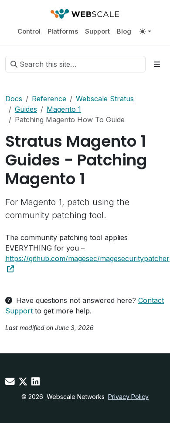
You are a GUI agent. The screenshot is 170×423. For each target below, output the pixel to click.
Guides (26, 109)
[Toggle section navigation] (157, 64)
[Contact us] (10, 381)
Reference (49, 98)
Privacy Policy (128, 396)
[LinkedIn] (35, 381)
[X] (23, 381)
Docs (13, 98)
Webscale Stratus (105, 98)
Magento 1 (64, 109)
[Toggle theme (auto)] (145, 31)
